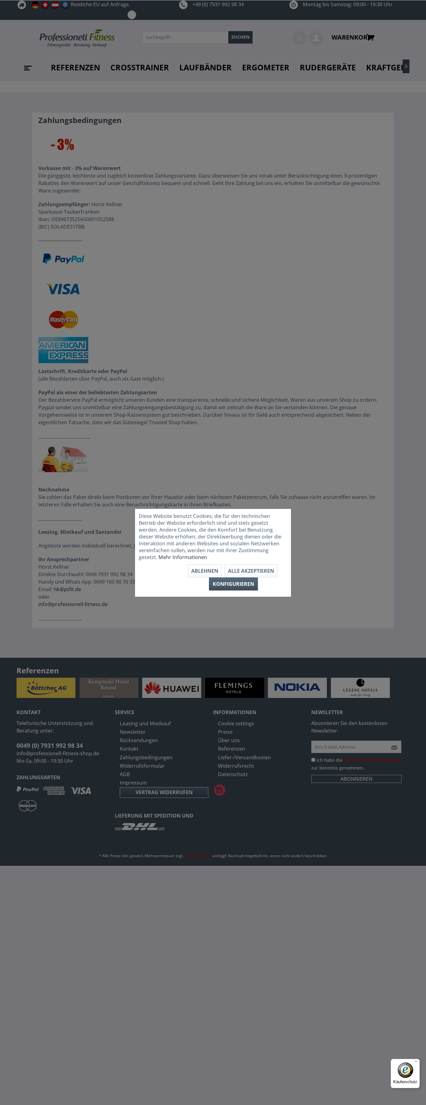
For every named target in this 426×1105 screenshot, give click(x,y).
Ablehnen (204, 570)
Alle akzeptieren (251, 570)
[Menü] (416, 1062)
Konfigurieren (233, 584)
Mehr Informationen (182, 557)
